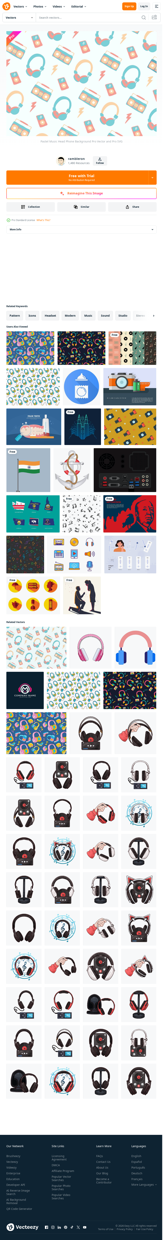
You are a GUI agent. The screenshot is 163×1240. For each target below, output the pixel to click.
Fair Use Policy (145, 1229)
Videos (57, 6)
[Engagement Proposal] (82, 593)
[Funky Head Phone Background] (30, 346)
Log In (144, 6)
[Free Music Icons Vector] (74, 552)
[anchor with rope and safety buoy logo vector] (71, 468)
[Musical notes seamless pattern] (25, 552)
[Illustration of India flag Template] (28, 468)
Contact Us (102, 1159)
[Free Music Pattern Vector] (132, 346)
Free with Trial (82, 177)
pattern (15, 313)
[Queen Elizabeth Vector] (33, 593)
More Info (15, 227)
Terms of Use (106, 1229)
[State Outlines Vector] (33, 512)
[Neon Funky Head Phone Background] (81, 346)
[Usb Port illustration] (125, 468)
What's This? (43, 220)
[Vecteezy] (6, 6)
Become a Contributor (102, 1178)
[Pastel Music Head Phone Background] (36, 646)
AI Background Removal (16, 1199)
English (133, 1154)
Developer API (15, 1182)
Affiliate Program (62, 1169)
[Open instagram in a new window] (52, 1229)
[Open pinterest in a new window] (65, 1229)
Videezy (11, 1165)
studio (122, 313)
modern (70, 313)
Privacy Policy (125, 1229)
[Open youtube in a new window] (84, 1229)
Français (134, 1177)
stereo (140, 313)
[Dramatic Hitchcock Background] (129, 512)
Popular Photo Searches (60, 1185)
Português (135, 1165)
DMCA (55, 1163)
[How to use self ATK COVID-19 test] (130, 552)
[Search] (143, 17)
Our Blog (101, 1171)
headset (50, 313)
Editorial (77, 6)
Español (133, 1159)
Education (13, 1177)
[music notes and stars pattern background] (81, 512)
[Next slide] (147, 313)
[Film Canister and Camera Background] (130, 425)
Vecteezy (12, 1159)
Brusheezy (13, 1154)
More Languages (139, 1182)
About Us (101, 1165)
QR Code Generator (13, 1208)
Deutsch (133, 1171)
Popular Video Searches (60, 1194)
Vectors (19, 6)
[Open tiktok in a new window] (72, 1229)
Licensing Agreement (58, 1155)
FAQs (98, 1154)
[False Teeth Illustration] (33, 425)
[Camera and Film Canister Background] (129, 384)
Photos (38, 6)
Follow (100, 163)
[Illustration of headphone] (91, 731)
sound (105, 313)
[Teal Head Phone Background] (33, 384)
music (88, 313)
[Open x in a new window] (78, 1229)
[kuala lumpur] (82, 425)
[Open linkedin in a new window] (59, 1229)
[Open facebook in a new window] (46, 1229)
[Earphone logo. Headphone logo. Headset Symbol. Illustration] (25, 688)
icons (32, 313)
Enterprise (13, 1171)
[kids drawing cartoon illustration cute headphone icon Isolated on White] (91, 646)
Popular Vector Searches (60, 1176)
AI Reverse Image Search (18, 1190)
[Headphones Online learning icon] (135, 646)
